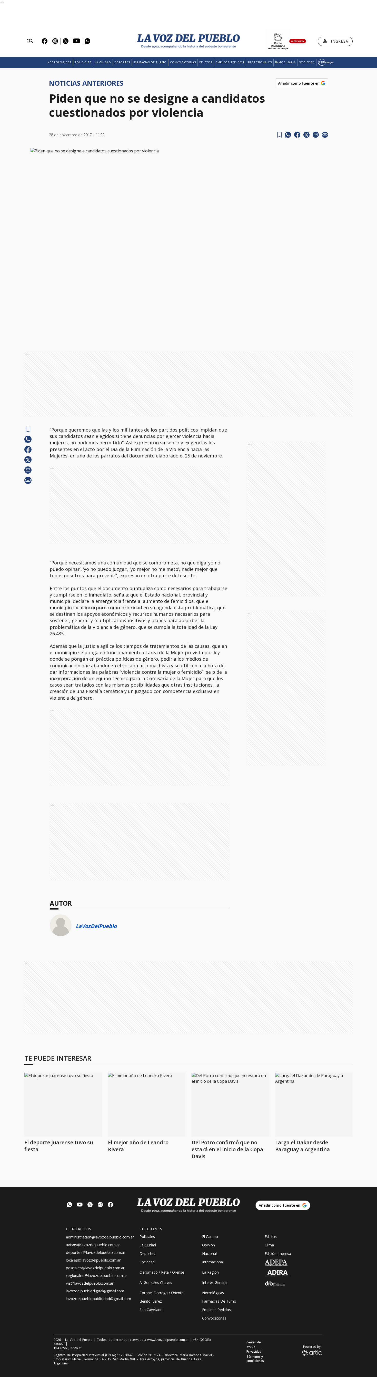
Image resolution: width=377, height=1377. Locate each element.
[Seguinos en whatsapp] (69, 1205)
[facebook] (297, 135)
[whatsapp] (288, 135)
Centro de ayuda (253, 1344)
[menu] (30, 41)
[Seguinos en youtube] (80, 1205)
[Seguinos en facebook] (110, 1205)
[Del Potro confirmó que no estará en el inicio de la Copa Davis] (230, 1105)
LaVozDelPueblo (96, 926)
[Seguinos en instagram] (100, 1205)
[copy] (325, 135)
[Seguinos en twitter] (90, 1205)
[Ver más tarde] (279, 135)
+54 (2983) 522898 (67, 1348)
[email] (316, 135)
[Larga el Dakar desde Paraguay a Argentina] (314, 1105)
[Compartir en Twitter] (306, 135)
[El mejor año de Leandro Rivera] (146, 1105)
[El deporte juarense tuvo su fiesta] (63, 1105)
